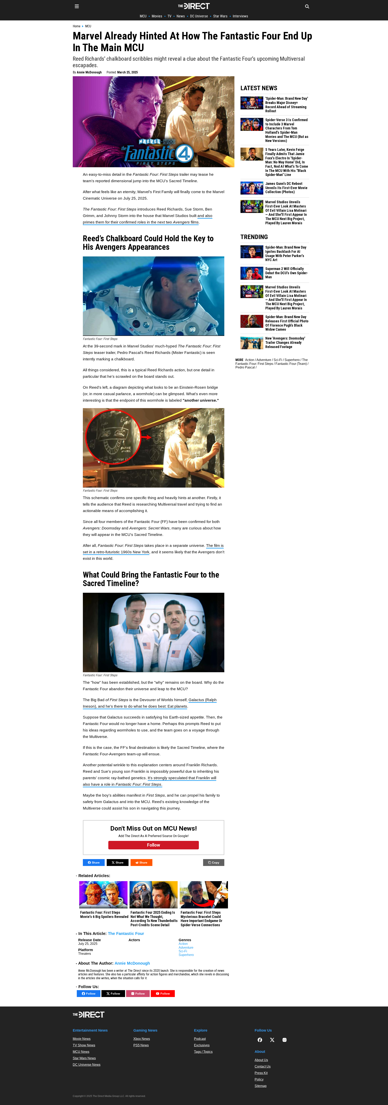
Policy (259, 1079)
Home (76, 26)
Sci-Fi (183, 951)
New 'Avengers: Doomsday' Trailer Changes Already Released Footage (285, 342)
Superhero (186, 955)
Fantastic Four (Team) (291, 363)
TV (169, 16)
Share (96, 862)
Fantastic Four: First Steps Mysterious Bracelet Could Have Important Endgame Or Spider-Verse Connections (201, 918)
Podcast (200, 1038)
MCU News (81, 1051)
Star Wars (220, 16)
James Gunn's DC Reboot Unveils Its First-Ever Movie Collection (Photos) (286, 188)
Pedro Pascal (245, 367)
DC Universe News (86, 1064)
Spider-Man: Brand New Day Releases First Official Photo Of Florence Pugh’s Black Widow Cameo (286, 323)
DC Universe (199, 16)
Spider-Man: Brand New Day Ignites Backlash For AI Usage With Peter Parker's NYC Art (285, 253)
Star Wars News (84, 1058)
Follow (90, 993)
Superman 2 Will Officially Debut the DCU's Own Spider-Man (286, 273)
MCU (143, 16)
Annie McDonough (89, 72)
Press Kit (261, 1073)
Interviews (240, 16)
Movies (157, 16)
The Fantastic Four (126, 933)
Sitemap (261, 1086)
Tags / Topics (203, 1051)
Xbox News (141, 1038)
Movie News (82, 1038)
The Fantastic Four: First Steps (271, 361)
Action (183, 943)
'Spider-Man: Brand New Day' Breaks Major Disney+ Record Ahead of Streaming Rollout (286, 104)
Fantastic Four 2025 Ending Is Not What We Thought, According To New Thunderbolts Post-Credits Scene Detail (154, 918)
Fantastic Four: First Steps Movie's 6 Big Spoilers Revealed (104, 914)
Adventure (186, 947)
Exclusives (202, 1045)
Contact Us (263, 1066)
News (181, 16)
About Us (261, 1060)
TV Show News (84, 1045)
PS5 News (141, 1045)
